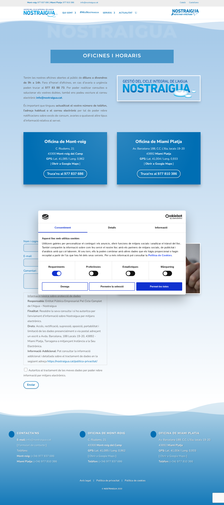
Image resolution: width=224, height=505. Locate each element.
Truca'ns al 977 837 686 (65, 174)
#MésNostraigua (89, 12)
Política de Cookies (160, 255)
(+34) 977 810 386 (45, 461)
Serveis (107, 12)
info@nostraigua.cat (49, 98)
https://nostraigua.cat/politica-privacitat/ (72, 361)
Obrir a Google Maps (65, 164)
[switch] (93, 273)
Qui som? (67, 12)
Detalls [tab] (112, 227)
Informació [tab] (161, 227)
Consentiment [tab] (63, 227)
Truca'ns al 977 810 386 (159, 174)
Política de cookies (135, 480)
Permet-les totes (159, 286)
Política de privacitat (107, 480)
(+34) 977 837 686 (42, 456)
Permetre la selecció (112, 286)
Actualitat (125, 12)
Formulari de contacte (31, 445)
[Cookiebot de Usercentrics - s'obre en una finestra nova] (167, 216)
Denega (65, 286)
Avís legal (85, 480)
